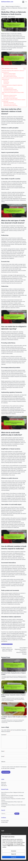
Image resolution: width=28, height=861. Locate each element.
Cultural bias (6, 83)
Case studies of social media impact (10, 98)
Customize (13, 851)
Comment (4, 734)
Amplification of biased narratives (10, 95)
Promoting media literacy (8, 88)
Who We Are (4, 785)
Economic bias (6, 82)
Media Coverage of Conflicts (7, 644)
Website (3, 761)
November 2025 (5, 820)
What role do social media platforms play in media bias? (13, 93)
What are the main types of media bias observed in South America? (13, 78)
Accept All (13, 857)
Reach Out (3, 784)
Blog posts (3, 782)
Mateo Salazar (11, 16)
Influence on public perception (10, 73)
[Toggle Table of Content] (23, 69)
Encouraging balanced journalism (10, 89)
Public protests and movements (10, 104)
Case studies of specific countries (10, 76)
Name (3, 751)
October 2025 (4, 822)
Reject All (13, 854)
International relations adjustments (10, 105)
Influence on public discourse (9, 96)
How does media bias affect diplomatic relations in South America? (13, 71)
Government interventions (9, 102)
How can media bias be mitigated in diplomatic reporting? (12, 86)
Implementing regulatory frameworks (11, 90)
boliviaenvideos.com (7, 1)
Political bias (6, 80)
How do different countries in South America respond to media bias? (13, 100)
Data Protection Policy (6, 833)
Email (3, 756)
